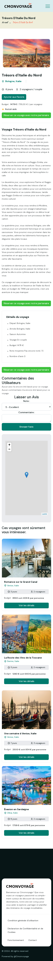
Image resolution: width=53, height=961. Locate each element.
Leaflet (44, 514)
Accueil (5, 22)
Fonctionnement (16, 940)
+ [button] (9, 445)
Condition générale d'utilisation (23, 920)
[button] (47, 4)
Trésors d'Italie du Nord (23, 22)
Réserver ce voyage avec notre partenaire (26, 115)
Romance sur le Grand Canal (20, 581)
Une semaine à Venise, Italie (20, 733)
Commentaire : (26, 412)
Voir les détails (26, 605)
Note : (26, 401)
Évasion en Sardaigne (16, 809)
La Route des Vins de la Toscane (23, 657)
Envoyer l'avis (26, 426)
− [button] (9, 449)
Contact (32, 940)
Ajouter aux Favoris (14, 96)
